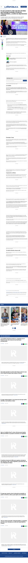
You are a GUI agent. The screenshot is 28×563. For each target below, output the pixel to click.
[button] (24, 7)
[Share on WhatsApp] (2, 45)
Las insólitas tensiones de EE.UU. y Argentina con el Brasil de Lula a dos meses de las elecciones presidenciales (13, 340)
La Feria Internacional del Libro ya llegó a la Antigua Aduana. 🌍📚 (15, 324)
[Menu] (1, 6)
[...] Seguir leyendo (3, 423)
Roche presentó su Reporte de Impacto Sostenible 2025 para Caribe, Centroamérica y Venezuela (5, 324)
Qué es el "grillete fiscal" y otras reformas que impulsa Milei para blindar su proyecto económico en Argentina (13, 433)
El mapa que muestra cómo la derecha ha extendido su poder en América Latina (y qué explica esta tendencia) (13, 494)
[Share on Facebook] (2, 42)
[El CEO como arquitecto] (8, 62)
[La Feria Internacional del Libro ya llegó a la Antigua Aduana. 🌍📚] (15, 315)
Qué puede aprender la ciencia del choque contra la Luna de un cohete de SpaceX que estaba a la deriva (14, 372)
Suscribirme (25, 80)
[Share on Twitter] (2, 44)
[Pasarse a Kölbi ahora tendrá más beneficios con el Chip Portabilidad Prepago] (8, 58)
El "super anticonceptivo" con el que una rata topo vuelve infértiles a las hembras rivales (14, 400)
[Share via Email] (2, 47)
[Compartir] (2, 49)
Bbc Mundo (3, 343)
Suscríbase (24, 553)
